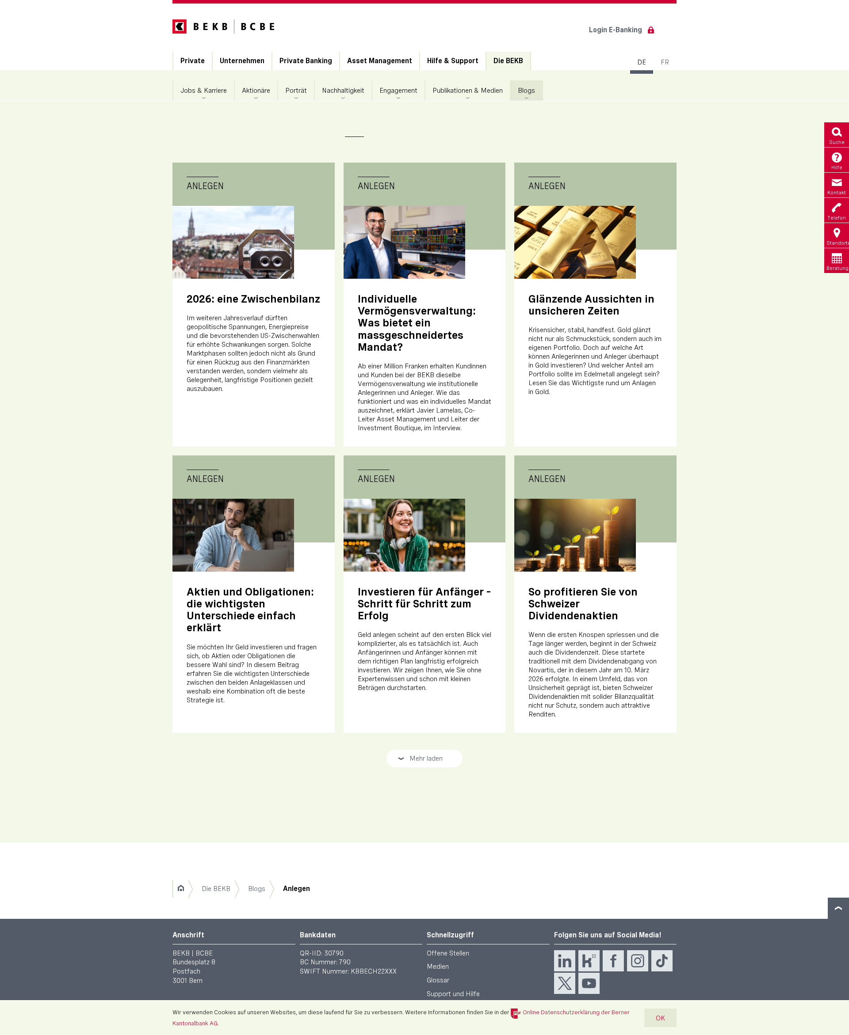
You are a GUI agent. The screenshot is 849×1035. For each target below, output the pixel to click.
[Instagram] (637, 960)
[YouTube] (589, 983)
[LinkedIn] (564, 960)
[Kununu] (589, 960)
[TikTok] (662, 960)
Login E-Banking (615, 30)
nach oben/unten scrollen (838, 908)
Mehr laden (420, 760)
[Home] (180, 889)
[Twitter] (564, 983)
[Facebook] (613, 960)
